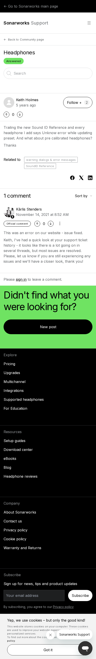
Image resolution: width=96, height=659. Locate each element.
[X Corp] (81, 178)
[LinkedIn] (90, 178)
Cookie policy (15, 539)
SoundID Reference (40, 166)
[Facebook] (72, 178)
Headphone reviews (21, 476)
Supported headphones (24, 399)
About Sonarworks (20, 512)
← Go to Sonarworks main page (31, 6)
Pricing (9, 364)
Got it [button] (48, 650)
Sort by (81, 196)
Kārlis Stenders (29, 209)
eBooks (10, 458)
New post (48, 327)
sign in (21, 279)
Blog (7, 467)
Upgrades (12, 372)
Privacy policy (15, 530)
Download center (18, 449)
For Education (15, 408)
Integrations (14, 390)
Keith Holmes (27, 100)
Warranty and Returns (22, 548)
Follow (72, 102)
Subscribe (80, 595)
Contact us (13, 521)
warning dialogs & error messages (51, 160)
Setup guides (14, 440)
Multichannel (14, 381)
